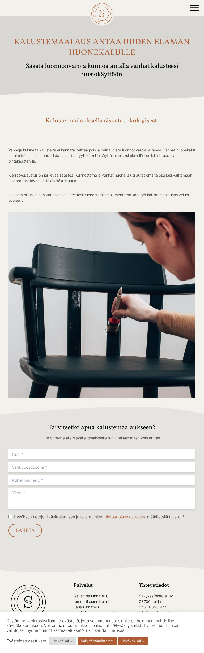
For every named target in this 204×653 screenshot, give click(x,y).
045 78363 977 (152, 607)
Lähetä (25, 530)
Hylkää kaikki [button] (62, 641)
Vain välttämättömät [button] (97, 641)
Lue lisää (116, 630)
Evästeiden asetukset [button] (26, 641)
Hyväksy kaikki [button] (133, 641)
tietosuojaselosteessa (126, 516)
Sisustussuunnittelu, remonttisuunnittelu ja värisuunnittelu (92, 601)
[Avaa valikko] (194, 8)
